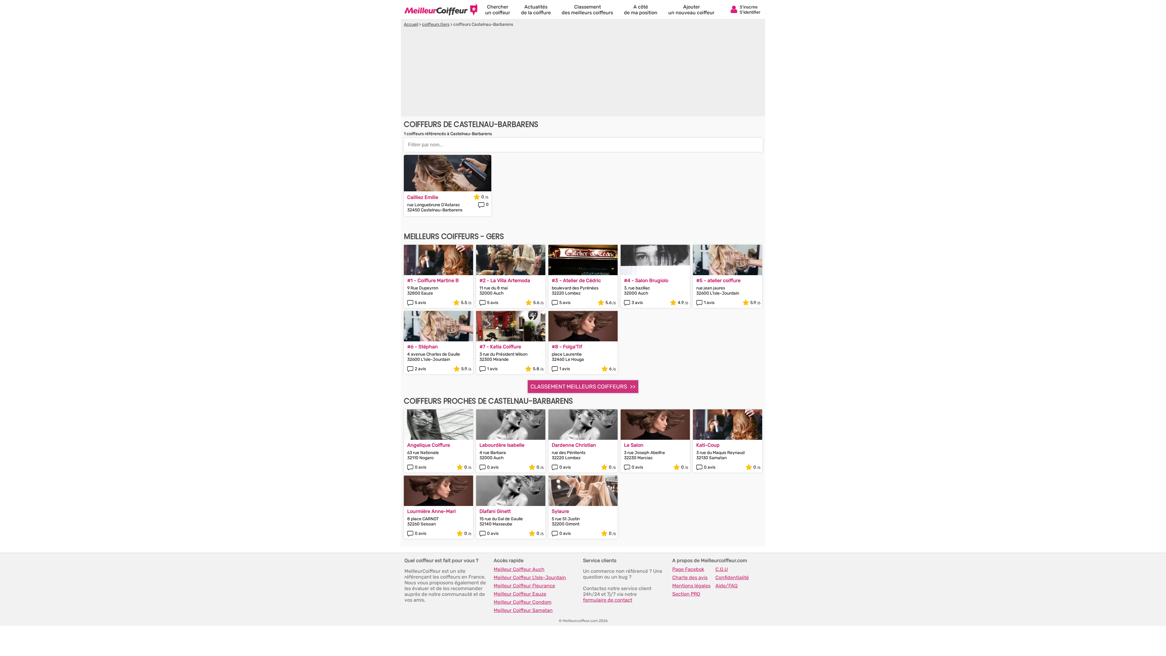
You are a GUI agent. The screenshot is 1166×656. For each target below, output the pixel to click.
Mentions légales (691, 586)
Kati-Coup (708, 445)
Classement (587, 9)
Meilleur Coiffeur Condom (522, 602)
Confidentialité (732, 577)
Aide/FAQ (726, 586)
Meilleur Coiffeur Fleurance (524, 586)
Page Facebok (688, 569)
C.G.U (721, 569)
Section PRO (686, 594)
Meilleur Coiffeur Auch (519, 569)
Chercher (497, 9)
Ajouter (691, 9)
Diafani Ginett (495, 511)
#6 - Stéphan (422, 347)
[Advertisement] (583, 72)
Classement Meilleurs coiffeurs (578, 386)
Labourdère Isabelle (501, 445)
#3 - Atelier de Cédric (576, 280)
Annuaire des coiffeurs (440, 9)
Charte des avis (689, 577)
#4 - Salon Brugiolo (646, 280)
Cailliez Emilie (422, 197)
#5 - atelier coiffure (718, 280)
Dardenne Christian (574, 445)
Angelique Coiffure (428, 445)
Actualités (536, 9)
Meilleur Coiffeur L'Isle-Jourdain (530, 577)
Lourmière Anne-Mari (431, 511)
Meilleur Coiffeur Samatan (523, 610)
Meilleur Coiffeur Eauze (520, 594)
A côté (640, 9)
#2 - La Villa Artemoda (504, 280)
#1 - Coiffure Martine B (433, 280)
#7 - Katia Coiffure (500, 347)
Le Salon (633, 445)
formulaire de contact (607, 600)
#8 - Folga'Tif (567, 347)
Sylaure (560, 511)
